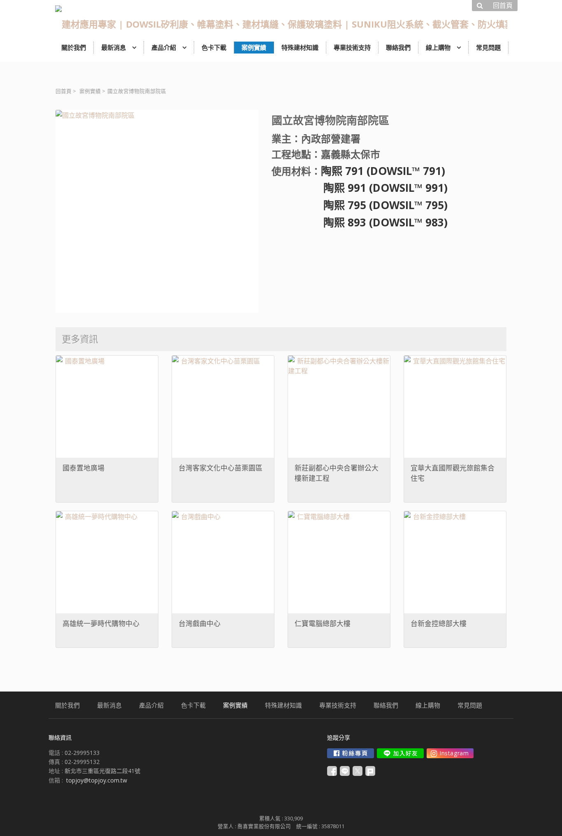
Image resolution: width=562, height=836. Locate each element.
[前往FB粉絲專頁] (350, 753)
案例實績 (90, 91)
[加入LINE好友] (400, 753)
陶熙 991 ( (322, 187)
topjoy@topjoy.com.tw (96, 780)
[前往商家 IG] (450, 753)
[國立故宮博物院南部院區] (157, 211)
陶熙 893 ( (322, 222)
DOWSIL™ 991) (410, 187)
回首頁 (64, 91)
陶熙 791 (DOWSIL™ (370, 170)
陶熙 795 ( (322, 205)
